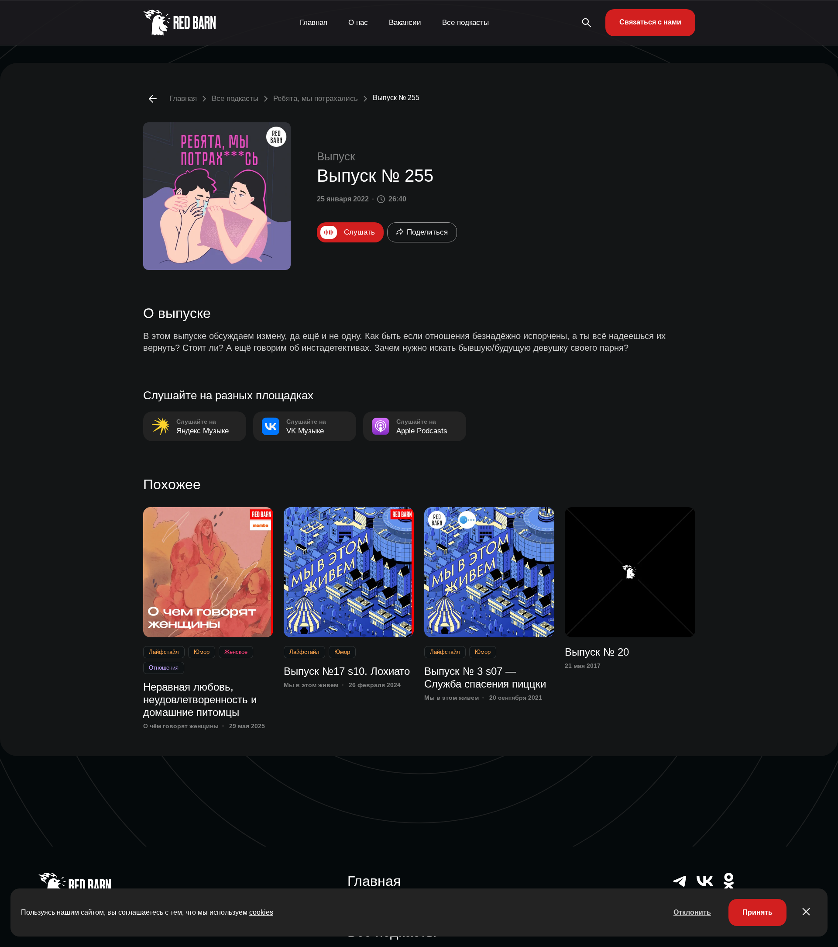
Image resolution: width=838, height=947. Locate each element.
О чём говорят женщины (181, 725)
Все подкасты (465, 22)
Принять (757, 912)
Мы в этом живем (311, 684)
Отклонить (692, 912)
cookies (261, 912)
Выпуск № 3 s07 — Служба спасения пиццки (485, 677)
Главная (313, 22)
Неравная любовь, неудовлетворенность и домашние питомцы (200, 699)
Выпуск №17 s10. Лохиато (347, 671)
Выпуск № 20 (597, 652)
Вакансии (405, 22)
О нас (358, 22)
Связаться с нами (650, 22)
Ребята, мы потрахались (315, 98)
